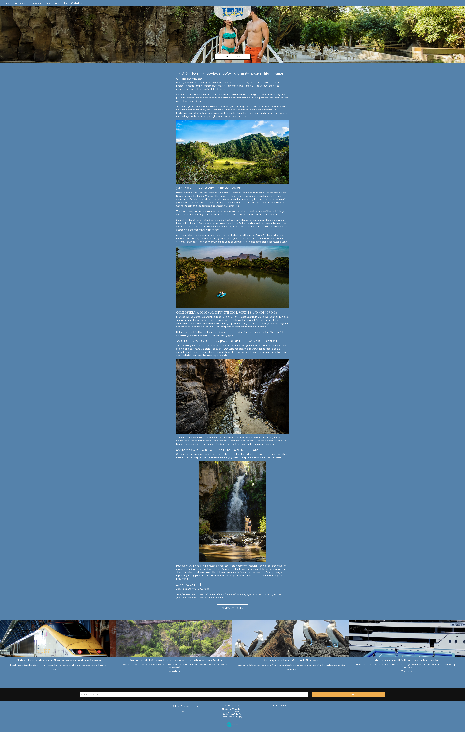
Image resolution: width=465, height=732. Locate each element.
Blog (65, 3)
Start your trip (348, 694)
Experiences (20, 3)
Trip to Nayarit (232, 56)
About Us (185, 711)
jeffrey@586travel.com (233, 709)
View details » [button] (58, 669)
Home (7, 3)
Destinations (36, 3)
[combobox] (194, 694)
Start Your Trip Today (232, 608)
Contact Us (76, 3)
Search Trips (52, 3)
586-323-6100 (233, 712)
